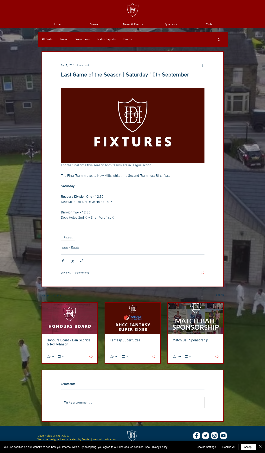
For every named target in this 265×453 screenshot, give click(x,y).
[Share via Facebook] (63, 261)
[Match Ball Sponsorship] (195, 318)
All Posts (47, 39)
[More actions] (202, 65)
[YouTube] (223, 435)
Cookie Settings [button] (206, 447)
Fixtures (68, 237)
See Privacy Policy (156, 447)
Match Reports (106, 39)
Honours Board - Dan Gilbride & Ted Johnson (68, 342)
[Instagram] (214, 435)
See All (220, 295)
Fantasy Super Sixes (125, 340)
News (63, 39)
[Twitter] (205, 435)
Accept (248, 447)
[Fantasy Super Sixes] (132, 318)
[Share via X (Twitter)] (72, 261)
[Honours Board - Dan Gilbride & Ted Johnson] (69, 318)
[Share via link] (82, 261)
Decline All (228, 447)
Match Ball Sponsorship (190, 340)
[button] (219, 39)
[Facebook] (196, 435)
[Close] (260, 447)
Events (127, 39)
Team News (82, 39)
